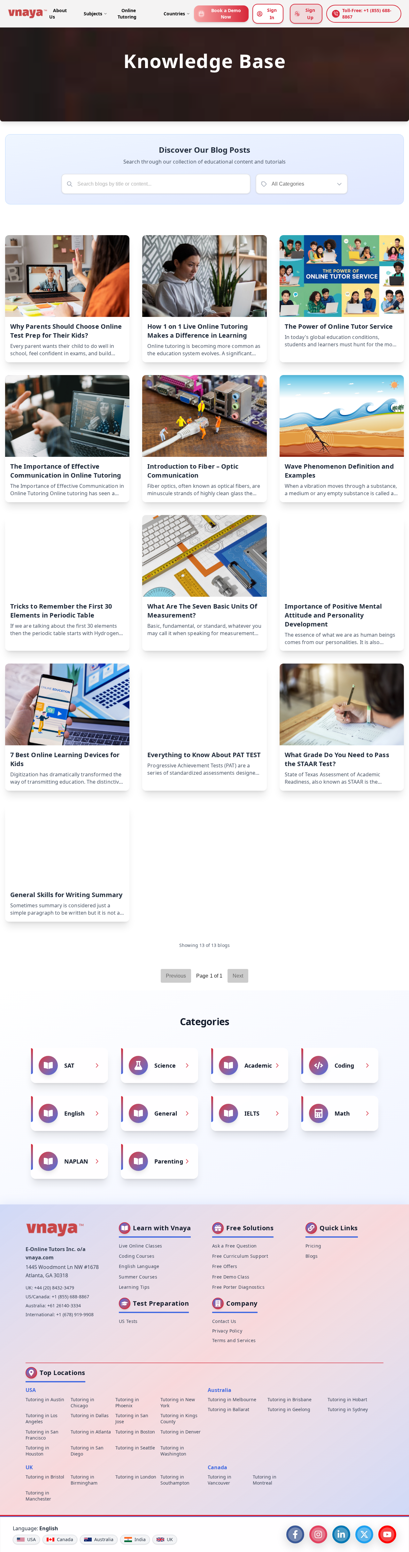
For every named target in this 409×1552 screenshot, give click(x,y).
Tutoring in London (135, 1477)
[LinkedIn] (341, 1534)
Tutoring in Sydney (348, 1409)
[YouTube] (387, 1534)
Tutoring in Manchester (38, 1496)
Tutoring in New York (177, 1402)
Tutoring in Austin (45, 1399)
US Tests (128, 1321)
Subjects (93, 14)
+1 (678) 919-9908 (75, 1314)
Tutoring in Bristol (45, 1477)
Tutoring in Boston (135, 1432)
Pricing (313, 1246)
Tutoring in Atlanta (91, 1432)
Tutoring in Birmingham (84, 1480)
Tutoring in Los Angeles (42, 1419)
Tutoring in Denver (180, 1432)
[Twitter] (364, 1534)
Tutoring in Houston (37, 1451)
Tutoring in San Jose (131, 1419)
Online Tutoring (127, 13)
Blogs (311, 1256)
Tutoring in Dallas (90, 1416)
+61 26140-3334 (64, 1305)
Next (238, 976)
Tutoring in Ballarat (228, 1409)
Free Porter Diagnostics (238, 1287)
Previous (176, 976)
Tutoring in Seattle (135, 1448)
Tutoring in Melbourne (232, 1399)
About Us (58, 13)
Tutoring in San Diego (87, 1451)
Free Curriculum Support (240, 1256)
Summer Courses (138, 1277)
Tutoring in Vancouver (219, 1480)
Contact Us (224, 1321)
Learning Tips (134, 1287)
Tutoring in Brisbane (289, 1399)
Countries (174, 14)
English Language (139, 1267)
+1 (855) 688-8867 (70, 1297)
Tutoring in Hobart (347, 1399)
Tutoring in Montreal (264, 1480)
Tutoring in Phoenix (127, 1402)
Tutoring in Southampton (174, 1480)
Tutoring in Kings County (178, 1419)
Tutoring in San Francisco (42, 1435)
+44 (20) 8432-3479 (54, 1288)
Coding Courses (136, 1256)
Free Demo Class (230, 1277)
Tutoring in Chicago (82, 1402)
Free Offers (224, 1267)
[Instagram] (318, 1534)
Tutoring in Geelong (288, 1409)
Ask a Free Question (234, 1246)
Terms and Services (234, 1341)
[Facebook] (295, 1534)
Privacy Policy (227, 1331)
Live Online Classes (140, 1246)
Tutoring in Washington (173, 1451)
